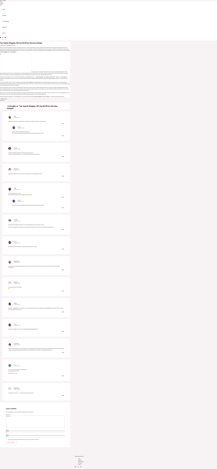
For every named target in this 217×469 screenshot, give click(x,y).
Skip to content (3, 0)
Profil (3, 9)
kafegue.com (50, 50)
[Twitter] (5, 37)
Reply (63, 123)
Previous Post (3, 98)
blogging (5, 52)
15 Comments (3, 45)
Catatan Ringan (5, 21)
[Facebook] (0, 37)
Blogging (4, 15)
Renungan (4, 27)
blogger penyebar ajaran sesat (12, 50)
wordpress (14, 52)
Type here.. (8, 414)
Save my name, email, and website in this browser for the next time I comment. (23, 439)
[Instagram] (2, 37)
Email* (7, 434)
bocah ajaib (2, 50)
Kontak (79, 464)
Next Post (2, 100)
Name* (7, 430)
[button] (4, 39)
